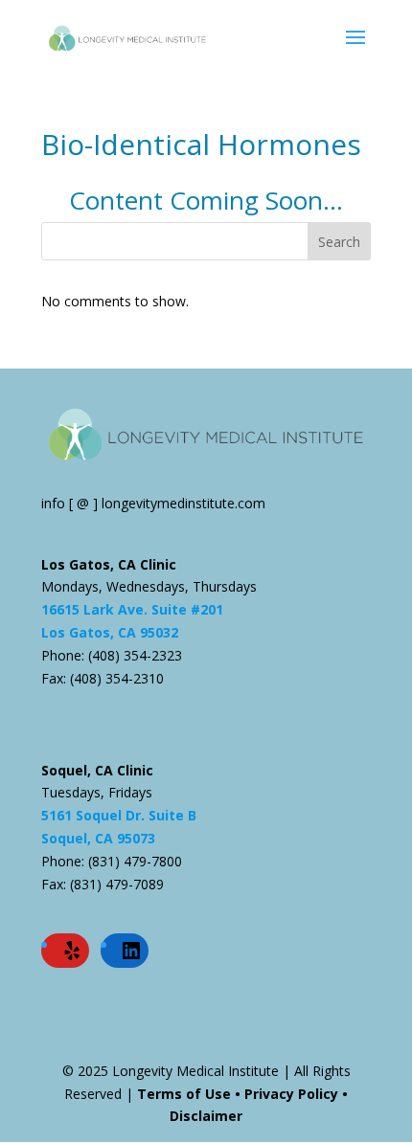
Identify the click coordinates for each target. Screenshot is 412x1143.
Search (339, 242)
